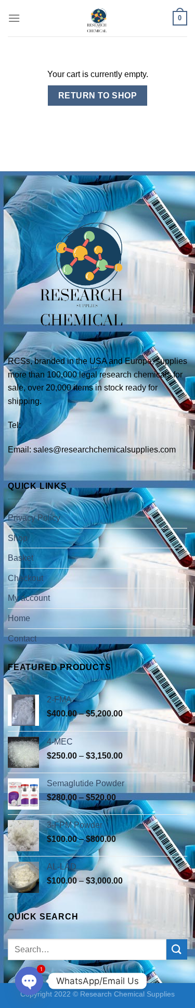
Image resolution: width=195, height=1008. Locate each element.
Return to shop (97, 95)
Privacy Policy (34, 517)
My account (29, 598)
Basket (20, 557)
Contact (22, 638)
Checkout (25, 578)
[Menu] (14, 18)
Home (19, 618)
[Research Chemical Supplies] (98, 18)
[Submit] (176, 949)
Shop (18, 538)
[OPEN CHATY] (29, 981)
